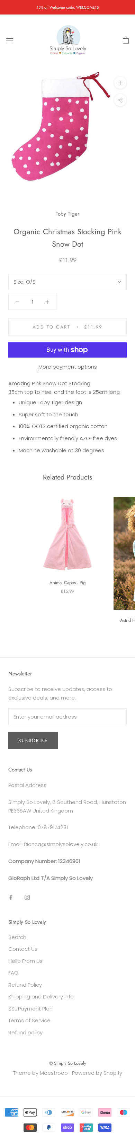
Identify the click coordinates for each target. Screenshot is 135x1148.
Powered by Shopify (97, 1072)
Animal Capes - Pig (68, 582)
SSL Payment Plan (30, 1008)
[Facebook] (11, 897)
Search (17, 937)
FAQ (13, 972)
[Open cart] (126, 40)
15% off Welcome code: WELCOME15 (68, 7)
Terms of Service (29, 1020)
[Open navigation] (9, 40)
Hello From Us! (26, 961)
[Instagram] (27, 897)
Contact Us (22, 948)
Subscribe (33, 740)
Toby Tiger (67, 214)
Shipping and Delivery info (41, 996)
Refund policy (25, 1032)
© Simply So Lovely (67, 1063)
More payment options (67, 366)
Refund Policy (25, 984)
